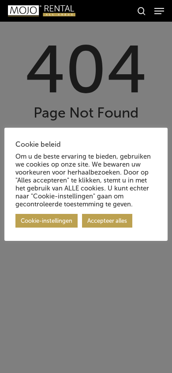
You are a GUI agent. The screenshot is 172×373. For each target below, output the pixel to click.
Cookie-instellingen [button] (46, 220)
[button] (159, 11)
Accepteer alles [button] (107, 220)
